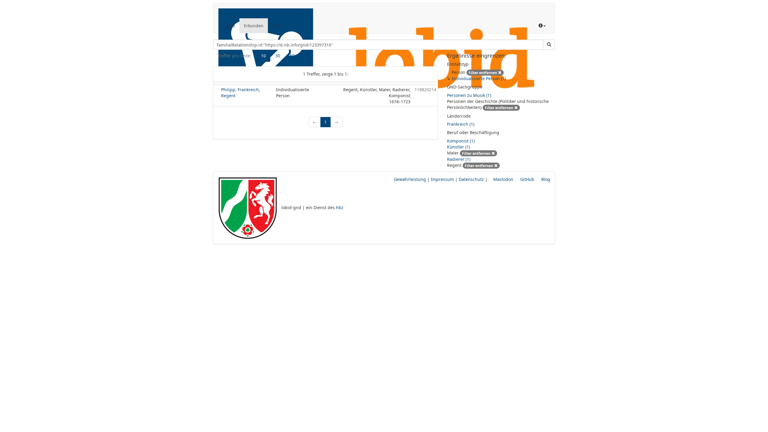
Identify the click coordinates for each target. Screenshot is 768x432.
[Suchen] (549, 45)
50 (292, 55)
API (275, 25)
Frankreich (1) (460, 124)
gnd (231, 25)
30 (277, 55)
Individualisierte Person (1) (479, 78)
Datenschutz (471, 179)
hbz (340, 207)
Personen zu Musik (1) (469, 95)
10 (263, 55)
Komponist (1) (461, 141)
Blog (545, 179)
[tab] (263, 56)
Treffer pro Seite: (234, 55)
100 (307, 55)
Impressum (442, 179)
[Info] (542, 25)
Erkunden (253, 25)
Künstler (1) (458, 147)
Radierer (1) (458, 159)
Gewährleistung (410, 179)
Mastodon (502, 179)
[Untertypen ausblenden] (506, 72)
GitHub (526, 179)
